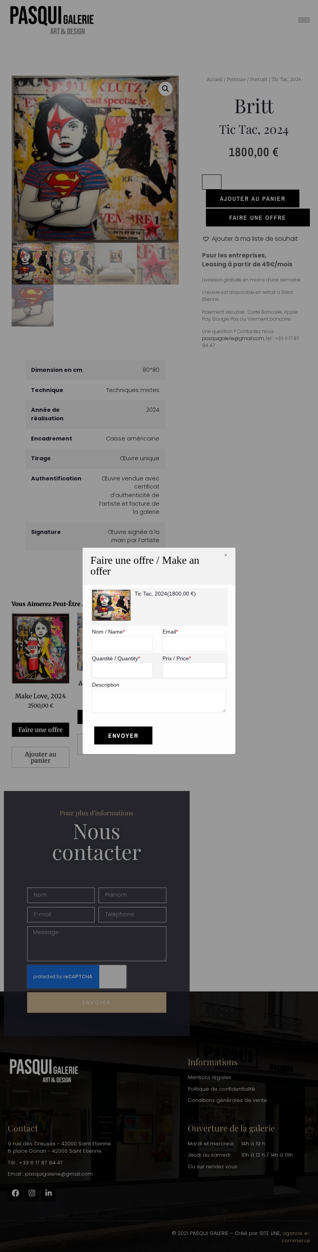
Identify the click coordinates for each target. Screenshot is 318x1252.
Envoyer (123, 735)
